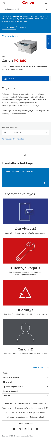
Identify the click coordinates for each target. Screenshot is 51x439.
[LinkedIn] (25, 429)
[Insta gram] (20, 429)
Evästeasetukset (37, 417)
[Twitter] (31, 429)
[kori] (4, 3)
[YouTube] (37, 429)
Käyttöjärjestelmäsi (10, 127)
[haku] (10, 3)
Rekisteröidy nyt (9, 28)
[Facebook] (14, 429)
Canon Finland (24, 424)
